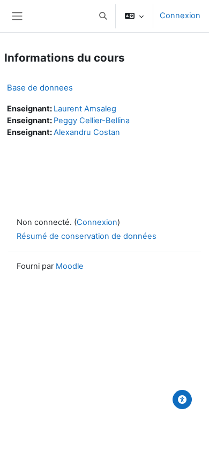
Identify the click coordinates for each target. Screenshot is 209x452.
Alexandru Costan (87, 132)
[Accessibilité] (182, 399)
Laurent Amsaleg (85, 109)
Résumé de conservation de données (86, 236)
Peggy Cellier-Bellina (92, 120)
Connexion (180, 15)
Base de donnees (40, 87)
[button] (103, 16)
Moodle (70, 266)
